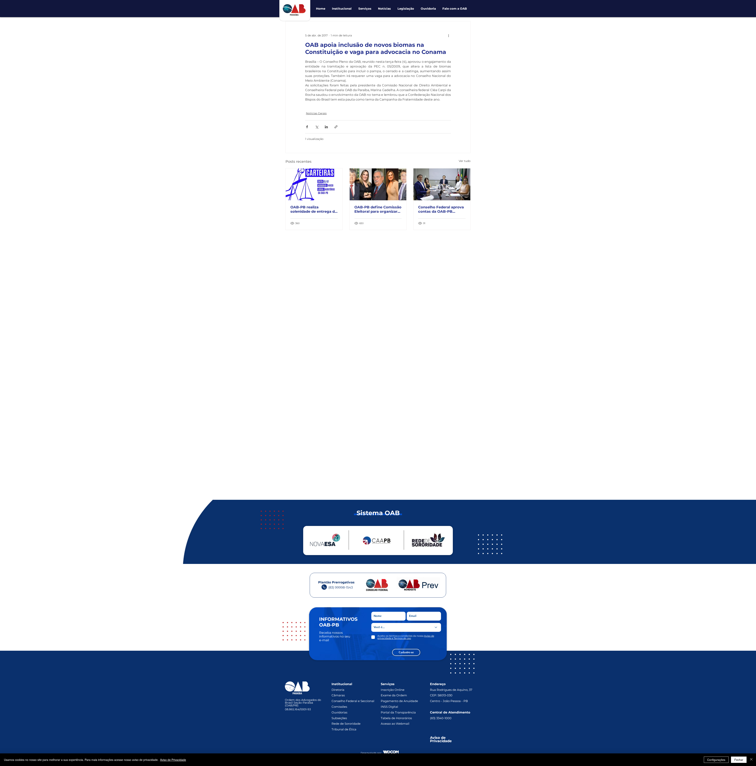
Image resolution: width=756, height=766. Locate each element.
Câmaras (338, 695)
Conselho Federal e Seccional (353, 701)
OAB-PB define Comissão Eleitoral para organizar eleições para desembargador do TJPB (377, 209)
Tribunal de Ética (344, 729)
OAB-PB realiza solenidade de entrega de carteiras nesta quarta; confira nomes (313, 209)
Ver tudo (465, 161)
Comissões (339, 707)
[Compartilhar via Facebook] (307, 127)
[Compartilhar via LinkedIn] (326, 127)
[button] (342, 8)
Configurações (716, 760)
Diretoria (338, 690)
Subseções (339, 718)
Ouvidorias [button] (339, 712)
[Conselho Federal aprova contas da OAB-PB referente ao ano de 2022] (441, 184)
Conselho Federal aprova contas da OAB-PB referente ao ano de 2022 (441, 209)
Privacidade (441, 741)
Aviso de (438, 738)
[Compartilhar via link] (336, 127)
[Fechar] (751, 760)
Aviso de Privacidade (173, 760)
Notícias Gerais (316, 113)
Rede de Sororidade (346, 723)
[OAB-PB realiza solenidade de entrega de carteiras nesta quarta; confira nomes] (314, 184)
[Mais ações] (448, 35)
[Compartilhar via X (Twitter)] (317, 127)
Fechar (738, 760)
